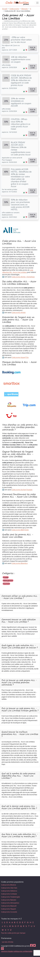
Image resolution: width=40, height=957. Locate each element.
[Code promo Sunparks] (11, 405)
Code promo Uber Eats (9, 888)
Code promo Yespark (8, 909)
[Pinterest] (2, 949)
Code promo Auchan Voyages (22, 490)
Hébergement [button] (8, 580)
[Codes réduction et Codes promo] (17, 3)
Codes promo (14, 9)
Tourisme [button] (6, 584)
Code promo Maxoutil (8, 906)
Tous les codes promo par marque (13, 933)
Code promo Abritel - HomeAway (23, 277)
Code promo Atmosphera (10, 903)
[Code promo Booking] (11, 372)
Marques (24, 9)
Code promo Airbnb (18, 312)
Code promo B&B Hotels (20, 530)
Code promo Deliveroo (9, 891)
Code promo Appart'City (20, 357)
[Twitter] (34, 946)
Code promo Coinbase (9, 894)
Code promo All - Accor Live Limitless (17, 11)
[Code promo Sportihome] (11, 394)
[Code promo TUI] (11, 416)
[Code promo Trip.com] (29, 405)
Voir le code (32, 48)
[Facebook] (31, 946)
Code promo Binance (8, 885)
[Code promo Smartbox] (11, 383)
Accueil (4, 9)
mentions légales (7, 951)
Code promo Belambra (20, 563)
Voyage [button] (5, 577)
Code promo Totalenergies (10, 897)
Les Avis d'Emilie (7, 942)
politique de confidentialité (22, 951)
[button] (24, 50)
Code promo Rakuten (8, 900)
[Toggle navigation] (37, 3)
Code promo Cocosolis (9, 912)
